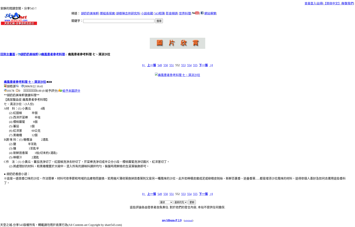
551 (171, 65)
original (188, 220)
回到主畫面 (7, 54)
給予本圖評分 (71, 90)
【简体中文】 (332, 3)
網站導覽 (210, 13)
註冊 (320, 3)
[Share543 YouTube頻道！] (195, 13)
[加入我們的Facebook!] (202, 13)
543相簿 (159, 13)
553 (183, 65)
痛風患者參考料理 (53, 54)
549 (160, 65)
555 (195, 65)
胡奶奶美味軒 (90, 13)
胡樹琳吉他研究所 (128, 13)
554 (189, 65)
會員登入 (310, 3)
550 (165, 65)
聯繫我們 (348, 3)
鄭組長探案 (107, 13)
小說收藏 (147, 13)
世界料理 (185, 13)
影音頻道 (172, 13)
